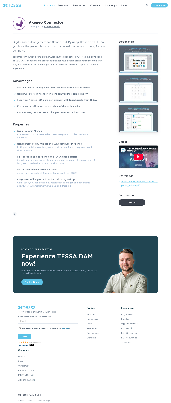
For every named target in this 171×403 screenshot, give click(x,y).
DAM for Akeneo (94, 333)
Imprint (21, 400)
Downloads (126, 319)
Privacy (30, 400)
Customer (95, 5)
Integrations (92, 319)
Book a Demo (32, 282)
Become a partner (26, 370)
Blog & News (127, 314)
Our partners (23, 366)
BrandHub (91, 338)
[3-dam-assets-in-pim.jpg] (138, 118)
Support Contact (128, 324)
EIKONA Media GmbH (30, 395)
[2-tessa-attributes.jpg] (138, 88)
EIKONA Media (52, 26)
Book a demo (159, 5)
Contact (132, 202)
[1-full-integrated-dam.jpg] (138, 59)
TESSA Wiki (126, 342)
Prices (124, 5)
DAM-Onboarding (129, 333)
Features (91, 314)
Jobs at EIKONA (25, 380)
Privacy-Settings (43, 400)
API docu (125, 328)
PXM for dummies (129, 338)
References (92, 328)
